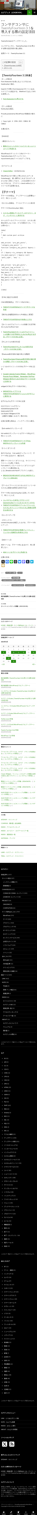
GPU (5, 1084)
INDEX (4, 997)
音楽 (5, 1349)
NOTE (4, 982)
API (5, 1062)
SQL (5, 1123)
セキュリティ (8, 1177)
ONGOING (6, 904)
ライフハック (8, 1339)
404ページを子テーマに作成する (15, 552)
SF (5, 1266)
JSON (6, 1094)
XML (5, 1127)
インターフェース (10, 1149)
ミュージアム (8, 1331)
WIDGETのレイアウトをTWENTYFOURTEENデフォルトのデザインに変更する (19, 393)
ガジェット (6, 949)
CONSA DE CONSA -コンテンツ (13, 893)
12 (23, 652)
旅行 (5, 1393)
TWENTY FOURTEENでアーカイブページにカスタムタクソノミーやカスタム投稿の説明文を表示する (19, 507)
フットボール (8, 1324)
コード (20, 572)
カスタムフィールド (10, 1159)
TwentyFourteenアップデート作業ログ (14, 580)
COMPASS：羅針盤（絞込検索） (11, 823)
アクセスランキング (9, 1012)
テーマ (3, 20)
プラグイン (6, 923)
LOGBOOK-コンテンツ (10, 897)
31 (13, 661)
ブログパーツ (8, 1214)
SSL (5, 1120)
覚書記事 (6, 993)
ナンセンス (7, 1317)
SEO (5, 1116)
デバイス (7, 1185)
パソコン (7, 1321)
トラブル (7, 1192)
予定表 (5, 986)
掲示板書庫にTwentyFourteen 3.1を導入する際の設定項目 (18, 596)
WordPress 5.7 (30, 585)
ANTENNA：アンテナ (8, 838)
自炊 (5, 1360)
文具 (5, 1386)
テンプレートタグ (10, 1188)
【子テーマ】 (8, 68)
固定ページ (4, 975)
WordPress (6, 915)
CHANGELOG (6, 889)
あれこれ (5, 956)
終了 (5, 1232)
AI (5, 1058)
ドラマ (6, 1313)
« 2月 (3, 664)
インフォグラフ (9, 1152)
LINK (3, 978)
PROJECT (5, 900)
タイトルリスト (8, 1001)
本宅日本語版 (16, 577)
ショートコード (9, 1174)
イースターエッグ (10, 1145)
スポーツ (7, 1288)
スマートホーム (9, 1302)
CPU (5, 1076)
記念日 (6, 1357)
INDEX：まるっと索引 (8, 1426)
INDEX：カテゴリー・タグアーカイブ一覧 (14, 831)
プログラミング (8, 926)
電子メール (7, 1242)
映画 (5, 1346)
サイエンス (7, 1284)
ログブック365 (8, 1004)
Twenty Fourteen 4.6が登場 (9, 730)
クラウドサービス (10, 1167)
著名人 (6, 1375)
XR (5, 1131)
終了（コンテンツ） (10, 1235)
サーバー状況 (6, 878)
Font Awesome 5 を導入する (13, 99)
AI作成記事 (6, 964)
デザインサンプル (10, 1181)
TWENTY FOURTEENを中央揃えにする (17, 319)
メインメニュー (34, 12)
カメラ (6, 1277)
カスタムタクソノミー (11, 1163)
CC (5, 1066)
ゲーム (6, 1281)
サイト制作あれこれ (20, 625)
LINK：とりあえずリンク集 (10, 1418)
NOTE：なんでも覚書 (8, 1422)
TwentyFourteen (18, 585)
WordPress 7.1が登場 (8, 735)
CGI (5, 1069)
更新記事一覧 (7, 1008)
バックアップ (8, 1196)
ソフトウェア (7, 945)
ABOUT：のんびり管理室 (9, 1429)
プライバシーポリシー (7, 1504)
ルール (6, 1221)
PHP (5, 1105)
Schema (6, 1112)
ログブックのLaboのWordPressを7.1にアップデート (18, 713)
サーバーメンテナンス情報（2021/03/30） (15, 605)
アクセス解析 (8, 1134)
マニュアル (6, 1027)
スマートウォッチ (10, 1292)
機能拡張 (7, 1224)
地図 (5, 1371)
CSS (5, 1080)
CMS (5, 1073)
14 (33, 652)
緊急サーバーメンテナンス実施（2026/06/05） (16, 781)
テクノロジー (8, 1310)
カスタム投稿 (8, 1156)
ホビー (6, 1328)
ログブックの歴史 (9, 1034)
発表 (5, 1246)
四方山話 (6, 960)
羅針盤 (5, 1030)
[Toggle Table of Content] (19, 62)
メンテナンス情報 (9, 882)
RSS (5, 1109)
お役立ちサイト (8, 941)
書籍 (5, 1367)
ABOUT (4, 1019)
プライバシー (8, 1210)
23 (8, 658)
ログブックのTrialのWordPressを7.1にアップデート (18, 724)
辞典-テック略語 (8, 990)
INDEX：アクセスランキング (10, 827)
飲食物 (6, 1342)
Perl (5, 1102)
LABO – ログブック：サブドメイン (12, 852)
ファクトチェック (10, 1199)
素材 (5, 1239)
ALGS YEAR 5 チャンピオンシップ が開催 (14, 792)
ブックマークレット (10, 1206)
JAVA (6, 1091)
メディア (7, 1335)
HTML (6, 1087)
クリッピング (7, 967)
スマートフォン (9, 1299)
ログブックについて (9, 1023)
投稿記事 (10, 625)
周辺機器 (7, 1364)
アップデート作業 (11, 572)
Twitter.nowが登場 (7, 719)
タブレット (7, 1306)
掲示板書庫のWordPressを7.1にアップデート (15, 685)
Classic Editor (8, 171)
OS (5, 1098)
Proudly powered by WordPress (23, 1504)
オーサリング (7, 930)
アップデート (8, 1138)
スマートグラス (9, 1295)
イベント (6, 952)
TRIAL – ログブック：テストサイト (12, 856)
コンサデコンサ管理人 (17, 35)
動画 (5, 1378)
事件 (5, 1228)
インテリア (7, 1274)
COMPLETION (8, 908)
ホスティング (7, 934)
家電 (5, 1353)
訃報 (5, 1382)
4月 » (33, 664)
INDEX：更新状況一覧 (8, 834)
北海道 (6, 1389)
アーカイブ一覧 (8, 1016)
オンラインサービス (9, 938)
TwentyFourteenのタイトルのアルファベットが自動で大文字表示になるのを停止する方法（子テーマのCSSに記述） (19, 334)
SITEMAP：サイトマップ (9, 819)
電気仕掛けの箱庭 (9, 971)
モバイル (7, 1217)
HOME (3, 625)
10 (13, 652)
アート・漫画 (8, 1270)
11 (18, 652)
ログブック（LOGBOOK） (12, 12)
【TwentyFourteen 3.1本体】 (13, 65)
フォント (7, 1203)
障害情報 (6, 886)
